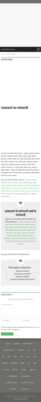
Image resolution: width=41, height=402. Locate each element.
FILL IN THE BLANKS (27, 382)
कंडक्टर (7, 196)
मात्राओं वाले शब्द (13, 376)
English (16, 343)
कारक (22, 356)
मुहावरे (35, 363)
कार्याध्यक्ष (3, 183)
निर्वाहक (16, 191)
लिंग (3, 356)
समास (28, 356)
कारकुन (30, 183)
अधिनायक (34, 194)
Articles (13, 389)
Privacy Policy (24, 399)
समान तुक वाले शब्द (25, 376)
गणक (21, 188)
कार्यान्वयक (15, 183)
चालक (29, 194)
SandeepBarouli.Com (8, 49)
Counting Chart (11, 382)
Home (8, 343)
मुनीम (7, 188)
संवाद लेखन (23, 369)
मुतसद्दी (34, 185)
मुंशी (30, 185)
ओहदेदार (3, 185)
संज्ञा (34, 350)
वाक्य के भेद (6, 369)
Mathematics (28, 343)
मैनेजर (12, 191)
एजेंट (23, 185)
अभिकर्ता (25, 183)
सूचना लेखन (32, 369)
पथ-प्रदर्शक (16, 194)
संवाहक (3, 196)
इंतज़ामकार (9, 185)
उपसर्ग (35, 356)
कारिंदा (27, 185)
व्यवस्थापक (33, 180)
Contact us (24, 389)
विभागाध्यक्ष (8, 183)
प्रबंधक (28, 180)
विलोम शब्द (5, 363)
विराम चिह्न (15, 369)
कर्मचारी (19, 185)
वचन (9, 356)
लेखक (37, 185)
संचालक (3, 191)
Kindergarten (8, 350)
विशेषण (22, 363)
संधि (29, 363)
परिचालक (3, 194)
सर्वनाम (15, 356)
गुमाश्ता (34, 183)
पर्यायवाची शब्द (14, 363)
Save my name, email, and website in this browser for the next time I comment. (20, 328)
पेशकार (11, 188)
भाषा (29, 350)
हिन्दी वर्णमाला (21, 350)
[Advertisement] (20, 23)
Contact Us (16, 399)
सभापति (20, 183)
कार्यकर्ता (14, 185)
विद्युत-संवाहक (23, 194)
